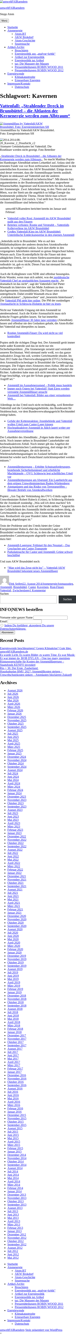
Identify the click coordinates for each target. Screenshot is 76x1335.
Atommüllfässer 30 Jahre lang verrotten (34, 320)
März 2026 (13, 707)
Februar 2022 (15, 869)
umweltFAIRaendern (12, 7)
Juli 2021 (12, 892)
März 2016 (13, 1105)
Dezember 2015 (16, 1115)
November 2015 (16, 1118)
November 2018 (16, 999)
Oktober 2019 (15, 962)
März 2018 (13, 1025)
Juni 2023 (13, 816)
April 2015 (13, 1141)
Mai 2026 (13, 700)
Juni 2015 (13, 1135)
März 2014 (13, 1184)
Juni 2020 (13, 935)
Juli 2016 (12, 1091)
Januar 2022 (14, 872)
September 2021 (16, 886)
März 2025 (13, 746)
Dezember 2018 (16, 995)
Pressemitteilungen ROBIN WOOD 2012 (39, 70)
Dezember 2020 (16, 916)
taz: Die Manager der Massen (32, 63)
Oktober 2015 (15, 1121)
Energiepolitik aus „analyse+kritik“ (35, 53)
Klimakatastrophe (25, 77)
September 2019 (16, 965)
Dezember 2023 (16, 796)
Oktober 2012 (15, 1241)
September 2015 (16, 1125)
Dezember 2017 (16, 1035)
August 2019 (15, 969)
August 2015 (15, 1128)
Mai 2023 (13, 819)
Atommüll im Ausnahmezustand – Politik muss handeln (39, 385)
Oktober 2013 (15, 1201)
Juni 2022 (13, 856)
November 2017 (16, 1038)
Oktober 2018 (15, 1002)
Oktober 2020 (15, 922)
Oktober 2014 (15, 1161)
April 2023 (13, 823)
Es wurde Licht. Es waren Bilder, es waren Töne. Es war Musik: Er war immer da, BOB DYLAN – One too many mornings (37, 656)
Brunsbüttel (20, 587)
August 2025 (15, 730)
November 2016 (16, 1078)
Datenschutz (22, 86)
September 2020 (16, 926)
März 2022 (13, 866)
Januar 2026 (14, 713)
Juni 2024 (13, 776)
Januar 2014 (14, 1191)
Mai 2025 (13, 740)
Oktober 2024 (15, 763)
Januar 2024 (14, 793)
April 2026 (13, 703)
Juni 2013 (13, 1214)
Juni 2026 (13, 697)
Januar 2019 (14, 992)
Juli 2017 (12, 1052)
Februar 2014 (15, 1188)
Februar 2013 (15, 1227)
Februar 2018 (15, 1028)
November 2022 (16, 839)
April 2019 (13, 982)
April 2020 (13, 942)
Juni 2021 (13, 896)
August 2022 (15, 849)
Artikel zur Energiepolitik (29, 57)
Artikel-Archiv (16, 47)
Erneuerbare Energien (27, 80)
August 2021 (15, 889)
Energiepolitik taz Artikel (29, 60)
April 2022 (13, 863)
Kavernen (43, 587)
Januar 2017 (14, 1071)
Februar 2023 (15, 829)
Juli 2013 (12, 1211)
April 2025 (13, 743)
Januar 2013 (14, 1231)
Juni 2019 (13, 975)
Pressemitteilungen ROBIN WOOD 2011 (39, 67)
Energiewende (15, 73)
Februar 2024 (15, 790)
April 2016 (13, 1101)
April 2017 (13, 1062)
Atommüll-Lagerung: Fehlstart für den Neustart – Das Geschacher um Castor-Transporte (38, 547)
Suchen (4, 593)
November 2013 (16, 1198)
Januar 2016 (14, 1111)
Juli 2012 (12, 1251)
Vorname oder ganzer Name (16, 617)
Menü (4, 20)
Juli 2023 (12, 813)
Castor (32, 587)
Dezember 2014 (16, 1154)
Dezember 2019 (16, 955)
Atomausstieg (65, 583)
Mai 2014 (13, 1178)
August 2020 (15, 929)
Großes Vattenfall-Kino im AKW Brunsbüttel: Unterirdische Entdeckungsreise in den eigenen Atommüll (40, 233)
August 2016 (15, 1088)
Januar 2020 (14, 952)
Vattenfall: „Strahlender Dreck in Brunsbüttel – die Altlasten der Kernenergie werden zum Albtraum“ (35, 110)
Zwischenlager (21, 590)
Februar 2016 (15, 1108)
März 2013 (13, 1224)
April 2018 (13, 1022)
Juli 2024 (12, 773)
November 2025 (16, 720)
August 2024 (15, 770)
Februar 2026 (15, 710)
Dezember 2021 (16, 876)
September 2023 (16, 806)
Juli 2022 (12, 853)
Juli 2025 (12, 733)
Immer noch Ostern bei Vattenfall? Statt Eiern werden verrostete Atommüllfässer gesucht (38, 390)
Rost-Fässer (56, 587)
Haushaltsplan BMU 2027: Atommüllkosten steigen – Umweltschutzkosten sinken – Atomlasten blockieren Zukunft (36, 673)
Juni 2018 (13, 1015)
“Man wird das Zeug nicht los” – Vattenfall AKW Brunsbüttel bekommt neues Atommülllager (36, 569)
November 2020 (16, 919)
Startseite (12, 27)
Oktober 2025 (15, 723)
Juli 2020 (12, 932)
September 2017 (16, 1045)
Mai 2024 (13, 780)
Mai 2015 (13, 1138)
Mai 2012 (13, 1257)
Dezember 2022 (16, 836)
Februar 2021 (15, 909)
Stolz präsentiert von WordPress (43, 1329)
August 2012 (15, 1247)
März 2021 (13, 906)
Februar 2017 (15, 1068)
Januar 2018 (14, 1032)
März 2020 (13, 945)
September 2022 (16, 846)
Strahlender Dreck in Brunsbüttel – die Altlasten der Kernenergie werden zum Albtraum (30, 157)
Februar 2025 (15, 750)
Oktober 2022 (15, 843)
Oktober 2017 (15, 1042)
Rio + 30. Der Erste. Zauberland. (19, 668)
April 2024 (13, 783)
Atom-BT (20, 33)
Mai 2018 (13, 1018)
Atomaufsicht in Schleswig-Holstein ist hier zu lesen (30, 303)
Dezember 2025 (16, 717)
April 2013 (13, 1221)
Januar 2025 (14, 753)
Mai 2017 (13, 1058)
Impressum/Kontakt (18, 83)
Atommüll (6, 587)
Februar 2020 (15, 949)
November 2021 (16, 879)
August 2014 (15, 1168)
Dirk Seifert (16, 583)
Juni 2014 (13, 1174)
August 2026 (15, 690)
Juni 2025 (13, 736)
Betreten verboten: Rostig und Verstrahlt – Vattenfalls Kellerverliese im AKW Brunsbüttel (38, 226)
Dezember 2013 (16, 1194)
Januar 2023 (14, 833)
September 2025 (16, 727)
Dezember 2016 (16, 1075)
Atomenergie (15, 30)
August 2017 (15, 1048)
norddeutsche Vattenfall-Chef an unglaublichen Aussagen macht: (34, 279)
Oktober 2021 (15, 882)
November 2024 (16, 760)
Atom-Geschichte (25, 40)
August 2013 (15, 1207)
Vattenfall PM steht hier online (22, 300)
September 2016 (16, 1085)
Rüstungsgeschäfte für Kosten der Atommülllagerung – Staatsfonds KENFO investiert (32, 663)
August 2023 (15, 809)
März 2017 (13, 1065)
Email (3, 621)
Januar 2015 (14, 1151)
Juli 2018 (12, 1012)
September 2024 (16, 766)
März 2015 (13, 1144)
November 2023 (16, 799)
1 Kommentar (38, 590)
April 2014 (13, 1181)
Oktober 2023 (15, 803)
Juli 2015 (12, 1131)
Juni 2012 (13, 1254)
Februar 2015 (15, 1148)
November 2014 (16, 1158)
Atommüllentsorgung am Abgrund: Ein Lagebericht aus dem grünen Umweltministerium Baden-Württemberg (39, 481)
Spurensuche (22, 43)
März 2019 (13, 985)
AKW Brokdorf (24, 37)
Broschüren (21, 50)
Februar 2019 (15, 989)
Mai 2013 (13, 1217)
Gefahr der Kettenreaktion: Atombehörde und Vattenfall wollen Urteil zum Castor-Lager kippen (39, 422)
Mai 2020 (13, 939)
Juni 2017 (13, 1055)
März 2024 (13, 786)
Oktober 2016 (15, 1081)
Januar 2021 (14, 912)
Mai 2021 (13, 899)
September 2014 (16, 1164)
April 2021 (13, 902)
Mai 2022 (13, 859)
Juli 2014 (12, 1171)
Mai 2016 (13, 1098)
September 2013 (16, 1204)
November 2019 (16, 959)
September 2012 (16, 1244)
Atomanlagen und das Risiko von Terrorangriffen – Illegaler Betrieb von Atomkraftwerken (37, 488)
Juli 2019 (12, 972)
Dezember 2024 (16, 756)
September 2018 (16, 1005)
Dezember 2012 (16, 1234)
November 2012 (16, 1237)
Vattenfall (5, 590)
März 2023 (13, 826)
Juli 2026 (12, 693)
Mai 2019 (13, 979)
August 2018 (15, 1008)
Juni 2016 (13, 1095)
